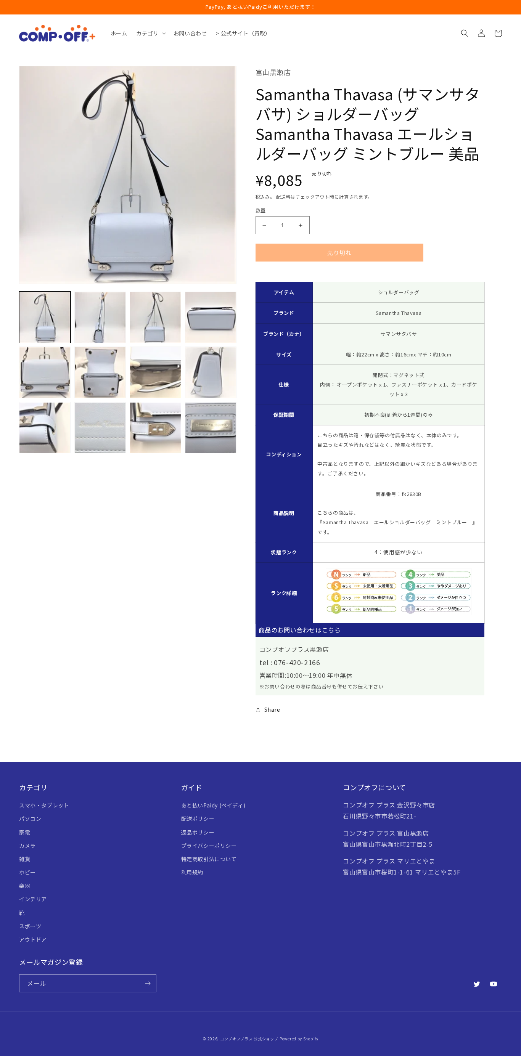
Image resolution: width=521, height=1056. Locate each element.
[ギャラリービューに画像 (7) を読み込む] (155, 372)
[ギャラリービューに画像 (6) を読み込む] (100, 372)
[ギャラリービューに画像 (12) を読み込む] (210, 428)
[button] (150, 33)
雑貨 (24, 859)
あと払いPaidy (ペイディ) (213, 805)
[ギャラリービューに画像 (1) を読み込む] (45, 317)
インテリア (33, 899)
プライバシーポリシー (209, 845)
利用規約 (192, 872)
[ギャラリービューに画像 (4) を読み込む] (210, 317)
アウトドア (33, 939)
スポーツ (30, 926)
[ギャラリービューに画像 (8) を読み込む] (210, 372)
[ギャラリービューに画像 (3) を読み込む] (155, 317)
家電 (24, 832)
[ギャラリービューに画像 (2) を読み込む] (100, 317)
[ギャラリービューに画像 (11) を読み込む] (155, 428)
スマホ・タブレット (44, 805)
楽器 (24, 885)
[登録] (147, 983)
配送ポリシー (198, 818)
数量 (261, 210)
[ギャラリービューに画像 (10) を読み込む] (100, 428)
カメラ (27, 845)
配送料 (283, 196)
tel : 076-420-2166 (289, 662)
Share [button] (272, 709)
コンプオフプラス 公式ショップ (249, 1039)
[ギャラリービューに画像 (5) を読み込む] (45, 372)
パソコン (30, 818)
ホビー (27, 872)
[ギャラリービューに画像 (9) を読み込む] (45, 428)
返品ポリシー (198, 832)
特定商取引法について (209, 859)
